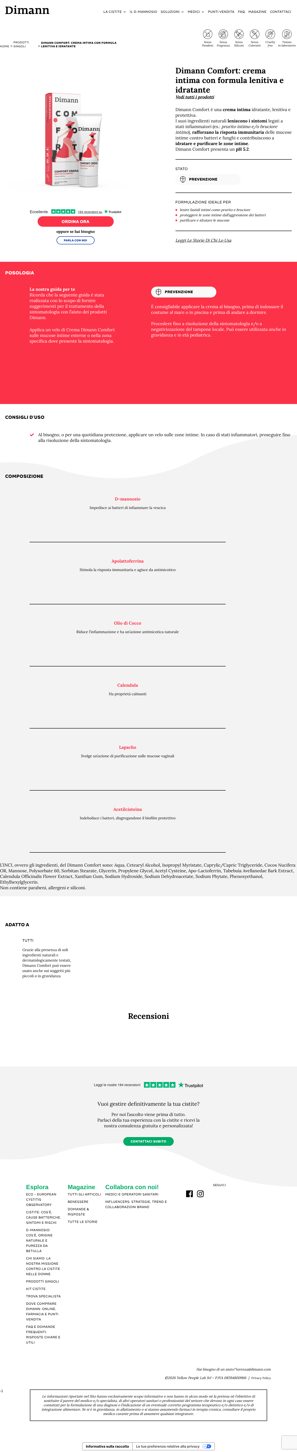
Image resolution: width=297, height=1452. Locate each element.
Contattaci (280, 12)
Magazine (258, 12)
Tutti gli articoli (84, 1194)
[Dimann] (39, 9)
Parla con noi (75, 240)
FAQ (241, 12)
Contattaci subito (149, 1141)
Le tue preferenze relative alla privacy (168, 1446)
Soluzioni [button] (170, 12)
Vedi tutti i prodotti (194, 97)
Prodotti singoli (42, 1281)
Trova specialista (43, 1296)
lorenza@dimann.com (253, 1369)
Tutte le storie (83, 1222)
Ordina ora (76, 222)
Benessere (78, 1202)
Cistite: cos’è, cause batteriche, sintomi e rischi (43, 1217)
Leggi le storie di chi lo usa (203, 240)
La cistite (112, 12)
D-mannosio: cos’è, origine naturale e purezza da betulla (39, 1241)
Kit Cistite (36, 1289)
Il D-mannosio (143, 12)
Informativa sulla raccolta (107, 1446)
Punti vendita (221, 12)
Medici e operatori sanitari (132, 1194)
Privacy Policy (261, 1378)
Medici (194, 12)
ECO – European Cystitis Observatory (41, 1200)
